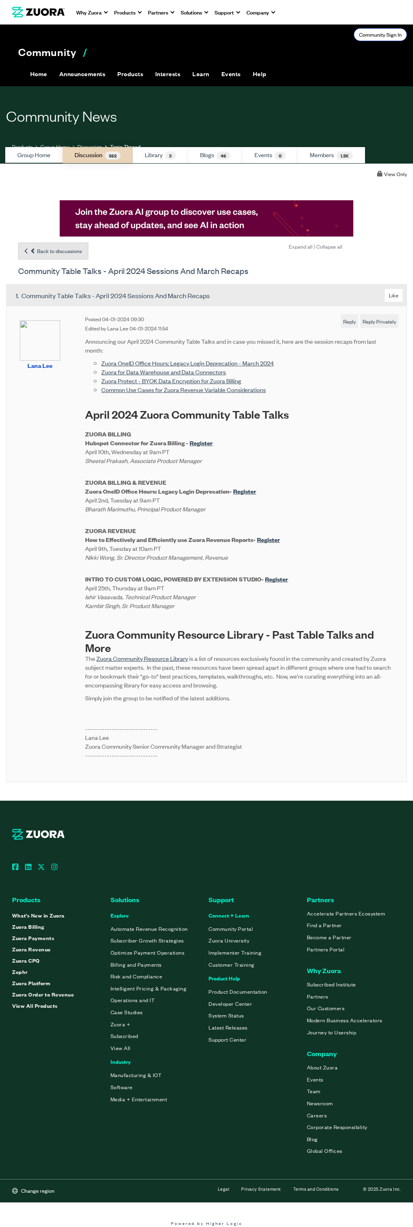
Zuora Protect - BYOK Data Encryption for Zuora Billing (171, 380)
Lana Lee (39, 365)
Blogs (213, 154)
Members (329, 154)
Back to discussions (59, 251)
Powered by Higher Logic (206, 1223)
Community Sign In (380, 34)
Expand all (301, 246)
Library (158, 154)
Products (22, 146)
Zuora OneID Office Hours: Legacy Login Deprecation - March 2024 (187, 363)
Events (268, 154)
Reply (349, 321)
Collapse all (329, 246)
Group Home (55, 146)
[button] (82, 73)
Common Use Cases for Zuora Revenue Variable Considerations (183, 389)
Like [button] (393, 295)
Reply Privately (379, 321)
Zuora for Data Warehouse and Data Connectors (163, 371)
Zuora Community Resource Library (142, 658)
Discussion (89, 146)
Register (201, 442)
